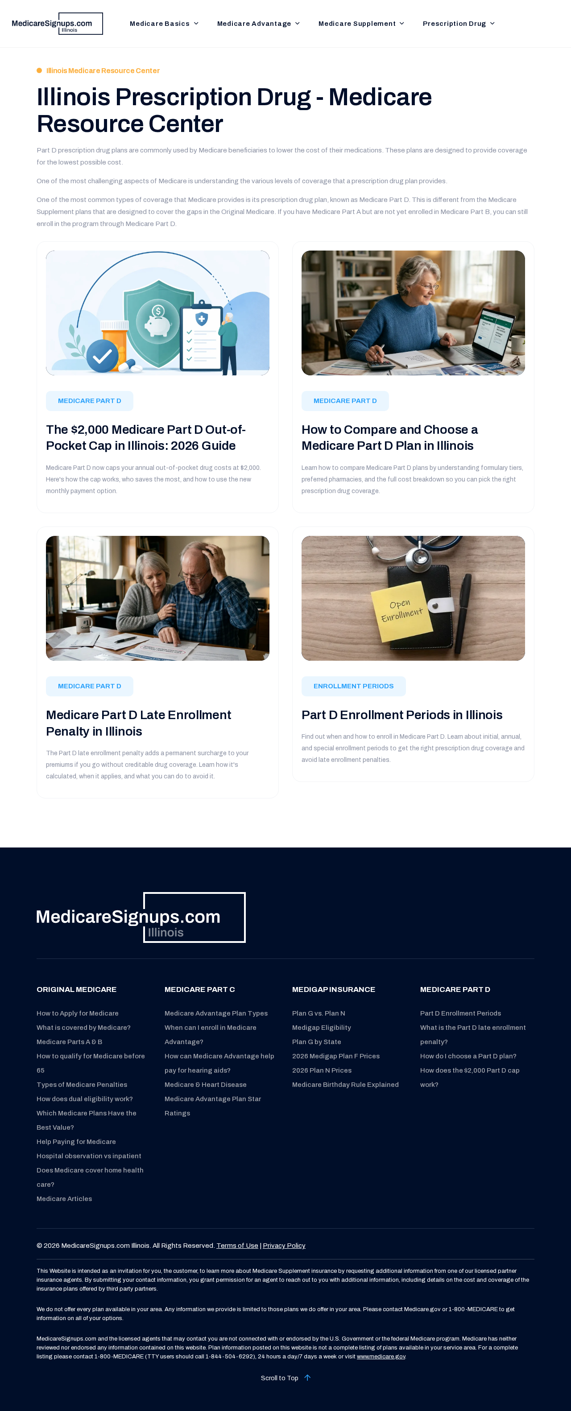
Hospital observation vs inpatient (89, 1156)
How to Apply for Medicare (78, 1013)
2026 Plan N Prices (322, 1070)
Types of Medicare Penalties (82, 1084)
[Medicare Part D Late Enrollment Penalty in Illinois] (157, 598)
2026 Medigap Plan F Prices (336, 1056)
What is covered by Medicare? (84, 1027)
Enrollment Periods (354, 686)
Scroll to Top (280, 1378)
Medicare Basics (160, 23)
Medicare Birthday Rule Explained (345, 1084)
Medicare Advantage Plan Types (216, 1013)
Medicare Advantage (254, 23)
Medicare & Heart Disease (206, 1084)
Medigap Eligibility (321, 1027)
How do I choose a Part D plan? (468, 1056)
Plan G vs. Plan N (318, 1013)
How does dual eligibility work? (85, 1098)
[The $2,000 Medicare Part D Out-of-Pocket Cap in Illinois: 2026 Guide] (157, 312)
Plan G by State (316, 1041)
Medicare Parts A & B (69, 1041)
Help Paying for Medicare (76, 1141)
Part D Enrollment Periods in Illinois (402, 715)
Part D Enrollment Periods (460, 1013)
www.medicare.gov (381, 1356)
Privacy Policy (284, 1245)
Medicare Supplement (357, 23)
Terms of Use (237, 1245)
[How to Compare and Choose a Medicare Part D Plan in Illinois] (413, 312)
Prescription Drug (454, 23)
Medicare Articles (64, 1198)
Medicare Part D (89, 400)
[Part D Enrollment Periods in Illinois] (413, 598)
